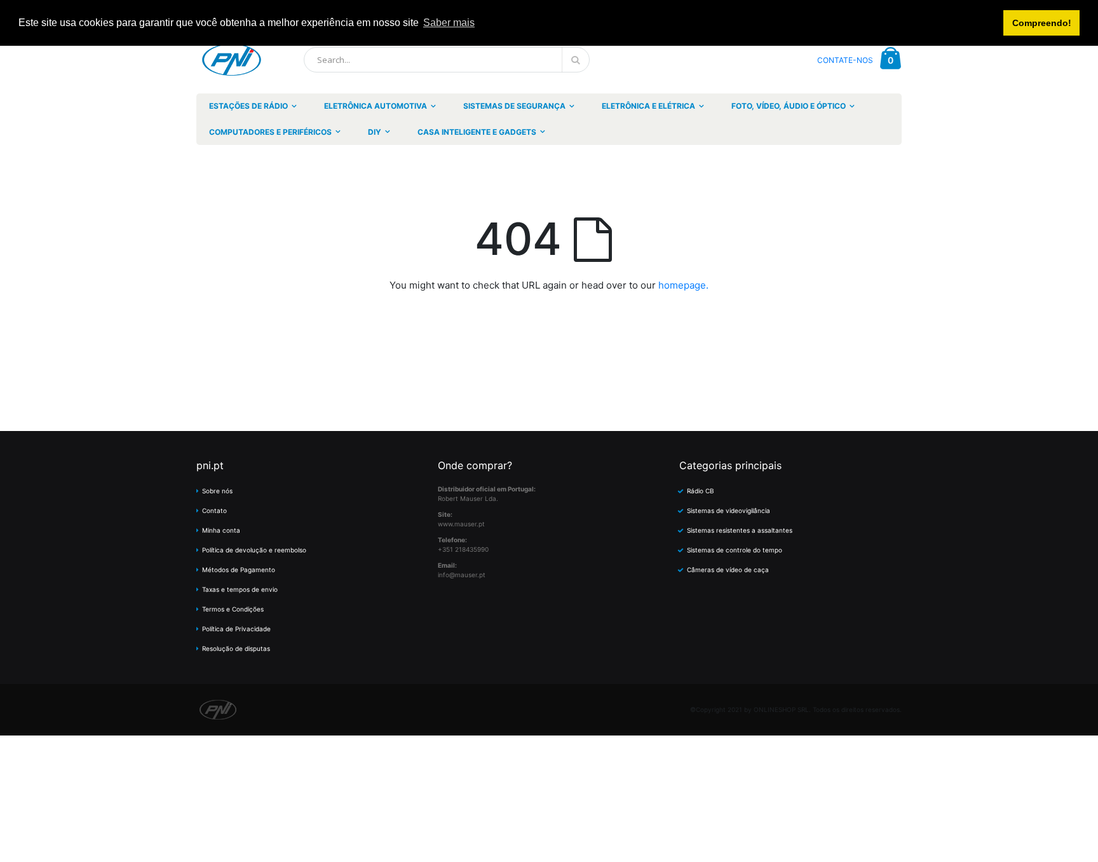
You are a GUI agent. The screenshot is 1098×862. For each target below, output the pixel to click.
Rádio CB (700, 491)
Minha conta (221, 530)
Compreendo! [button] (1041, 23)
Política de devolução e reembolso (254, 550)
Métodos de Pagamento (238, 569)
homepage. (683, 285)
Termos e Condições (233, 609)
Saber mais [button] (449, 22)
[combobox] (447, 59)
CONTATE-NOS (845, 60)
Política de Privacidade (236, 629)
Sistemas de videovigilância (728, 510)
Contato (214, 510)
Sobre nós (217, 491)
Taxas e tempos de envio (240, 589)
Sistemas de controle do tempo (734, 550)
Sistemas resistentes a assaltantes (739, 530)
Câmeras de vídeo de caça (728, 569)
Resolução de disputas (236, 648)
